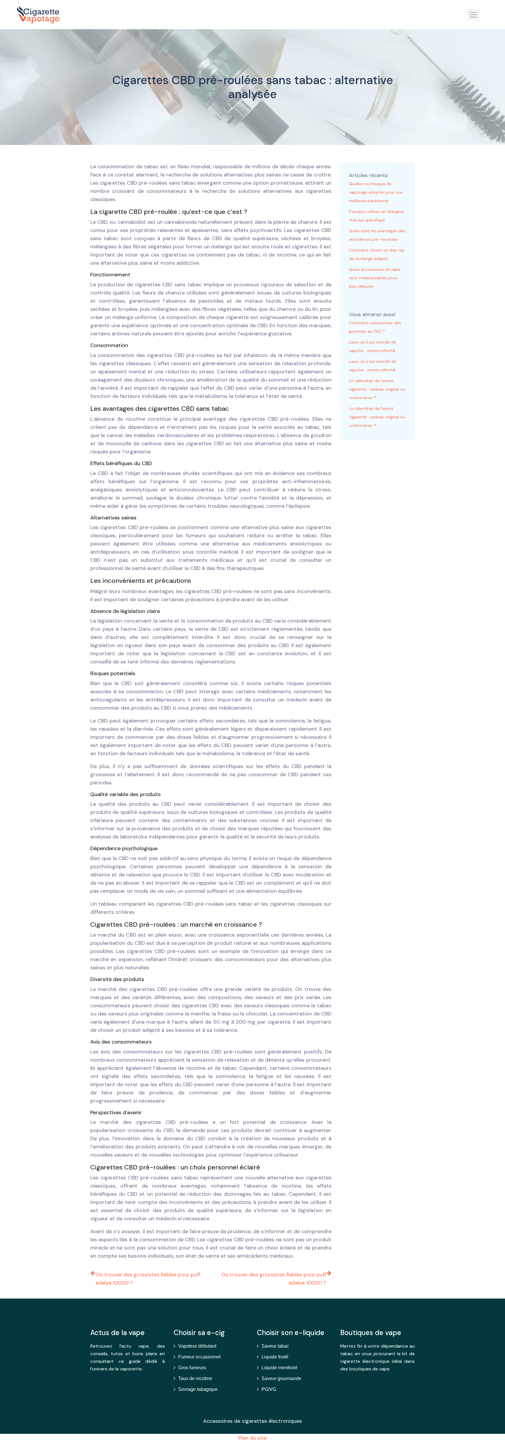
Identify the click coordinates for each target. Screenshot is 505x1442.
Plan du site (252, 1437)
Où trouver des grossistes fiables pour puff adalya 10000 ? (148, 1278)
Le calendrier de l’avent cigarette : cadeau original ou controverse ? (377, 389)
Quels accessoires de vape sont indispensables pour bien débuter (374, 278)
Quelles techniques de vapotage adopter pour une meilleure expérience (376, 192)
